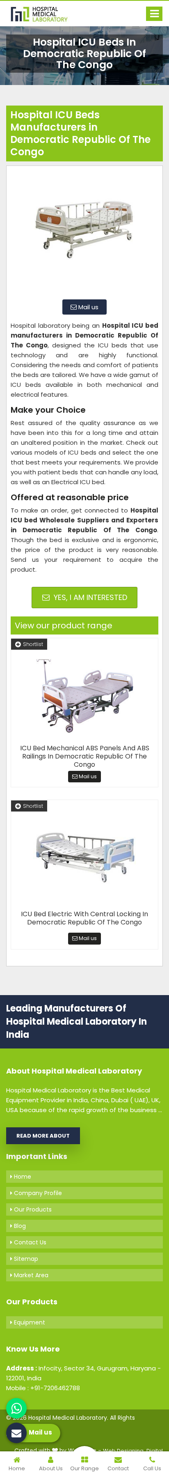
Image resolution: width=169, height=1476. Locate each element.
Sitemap (25, 1259)
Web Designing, (124, 1451)
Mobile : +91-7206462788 (43, 1388)
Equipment (28, 1322)
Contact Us (29, 1242)
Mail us (87, 307)
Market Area (30, 1275)
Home (21, 1177)
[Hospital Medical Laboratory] (43, 13)
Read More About (43, 1136)
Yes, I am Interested (89, 597)
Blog (19, 1226)
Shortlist (33, 644)
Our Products (32, 1209)
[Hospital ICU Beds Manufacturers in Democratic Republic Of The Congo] (84, 231)
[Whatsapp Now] (16, 1408)
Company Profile (37, 1193)
